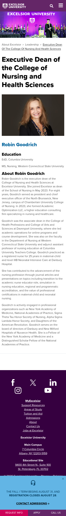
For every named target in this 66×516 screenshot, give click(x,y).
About (33, 422)
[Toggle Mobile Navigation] (62, 5)
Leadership (32, 44)
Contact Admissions (31, 503)
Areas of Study (33, 409)
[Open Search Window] (51, 5)
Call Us (56, 512)
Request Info (14, 512)
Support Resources (33, 405)
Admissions (33, 418)
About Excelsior (11, 44)
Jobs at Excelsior (33, 430)
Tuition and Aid (33, 413)
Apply (36, 512)
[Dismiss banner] (63, 478)
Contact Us (33, 426)
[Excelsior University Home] (13, 4)
